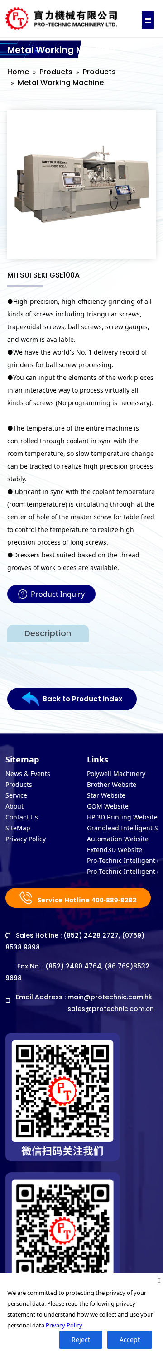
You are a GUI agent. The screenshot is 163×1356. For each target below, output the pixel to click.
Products (55, 72)
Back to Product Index (82, 699)
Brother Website (111, 784)
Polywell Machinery (116, 773)
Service (16, 795)
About (14, 806)
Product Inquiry (58, 594)
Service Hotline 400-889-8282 (86, 899)
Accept (130, 1339)
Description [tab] (47, 633)
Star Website (106, 795)
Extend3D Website (114, 849)
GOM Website (108, 806)
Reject (81, 1339)
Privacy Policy (25, 838)
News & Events (27, 773)
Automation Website (118, 838)
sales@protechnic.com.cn (110, 1008)
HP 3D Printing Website (122, 817)
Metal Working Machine (61, 82)
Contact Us (21, 817)
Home (18, 72)
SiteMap (17, 828)
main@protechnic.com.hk (109, 996)
